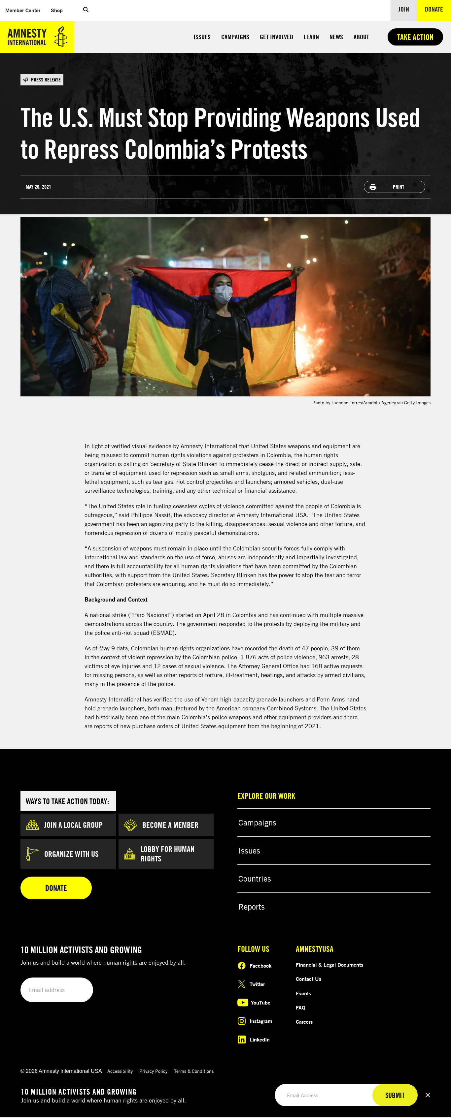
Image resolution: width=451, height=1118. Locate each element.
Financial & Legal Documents (329, 964)
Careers (304, 1021)
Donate (438, 9)
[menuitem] (23, 10)
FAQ (300, 1007)
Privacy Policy (153, 1071)
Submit (77, 990)
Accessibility (120, 1071)
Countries (254, 878)
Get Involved (276, 37)
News (336, 37)
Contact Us (308, 979)
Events (303, 993)
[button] (85, 10)
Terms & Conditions (194, 1071)
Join (404, 9)
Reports (251, 906)
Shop (59, 10)
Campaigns (235, 37)
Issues (202, 37)
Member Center (25, 10)
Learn (311, 37)
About (361, 37)
